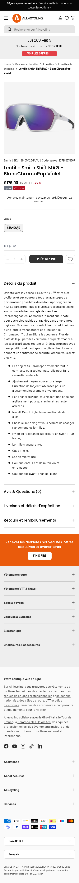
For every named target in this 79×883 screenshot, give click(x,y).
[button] (73, 18)
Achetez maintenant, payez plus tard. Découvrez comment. (39, 199)
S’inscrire (39, 555)
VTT (48, 700)
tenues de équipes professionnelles (28, 695)
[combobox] (39, 29)
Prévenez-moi (46, 259)
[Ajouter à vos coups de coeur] (70, 259)
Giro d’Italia (49, 717)
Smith (7, 160)
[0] (66, 18)
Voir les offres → (39, 53)
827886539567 (67, 160)
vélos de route (34, 700)
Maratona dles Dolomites (34, 722)
